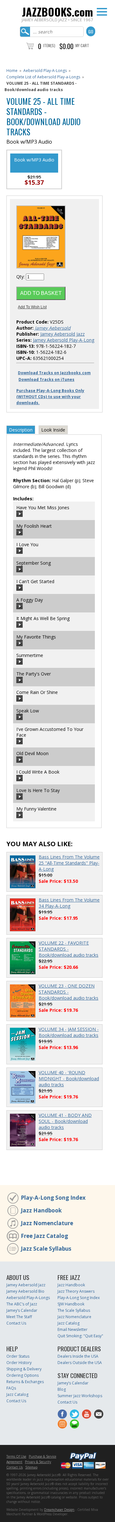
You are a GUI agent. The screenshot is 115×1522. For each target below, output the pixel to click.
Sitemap (31, 1467)
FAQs (11, 1388)
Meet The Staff (19, 1316)
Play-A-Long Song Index (53, 1197)
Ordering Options (22, 1375)
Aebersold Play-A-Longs (45, 70)
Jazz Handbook (41, 1210)
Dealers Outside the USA (79, 1362)
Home (12, 70)
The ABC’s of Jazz (21, 1304)
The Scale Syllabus (73, 1310)
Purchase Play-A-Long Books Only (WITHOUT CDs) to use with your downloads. (50, 396)
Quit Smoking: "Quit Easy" (80, 1336)
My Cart (82, 45)
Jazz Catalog (68, 1323)
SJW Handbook (70, 1304)
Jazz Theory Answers (76, 1291)
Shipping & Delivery (24, 1369)
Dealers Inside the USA (77, 1356)
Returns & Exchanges (25, 1381)
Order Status (17, 1356)
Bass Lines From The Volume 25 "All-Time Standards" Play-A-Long (69, 863)
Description (21, 430)
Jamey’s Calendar (21, 1310)
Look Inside (53, 430)
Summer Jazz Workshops (79, 1395)
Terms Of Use (16, 1456)
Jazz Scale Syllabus (46, 1248)
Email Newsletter (72, 1329)
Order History (19, 1362)
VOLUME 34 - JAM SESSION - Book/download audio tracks (69, 1032)
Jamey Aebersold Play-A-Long (63, 340)
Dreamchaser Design (59, 1509)
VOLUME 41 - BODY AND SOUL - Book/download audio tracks (65, 1121)
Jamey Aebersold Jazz (62, 334)
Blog (61, 1389)
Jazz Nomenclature (47, 1223)
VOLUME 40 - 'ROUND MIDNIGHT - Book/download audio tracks (69, 1078)
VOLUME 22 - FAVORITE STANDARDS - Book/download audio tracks (68, 949)
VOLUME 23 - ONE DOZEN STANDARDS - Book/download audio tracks (68, 992)
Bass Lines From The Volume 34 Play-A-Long (69, 903)
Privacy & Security (38, 1462)
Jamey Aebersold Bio (25, 1291)
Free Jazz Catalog (44, 1236)
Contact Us (16, 1323)
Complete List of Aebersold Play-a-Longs (43, 77)
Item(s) (49, 45)
